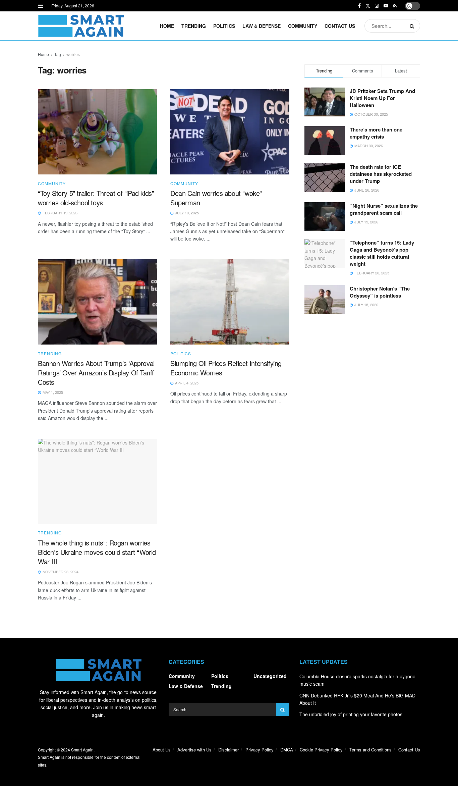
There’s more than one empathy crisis (376, 133)
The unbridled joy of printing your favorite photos (350, 714)
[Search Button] (413, 26)
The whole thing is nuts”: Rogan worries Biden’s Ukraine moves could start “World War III (97, 552)
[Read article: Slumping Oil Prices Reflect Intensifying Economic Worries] (229, 302)
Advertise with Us (194, 749)
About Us (162, 749)
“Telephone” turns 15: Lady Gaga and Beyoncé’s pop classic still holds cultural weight (382, 253)
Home (167, 25)
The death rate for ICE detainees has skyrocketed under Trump (381, 174)
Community (302, 25)
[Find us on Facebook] (359, 5)
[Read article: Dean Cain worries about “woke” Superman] (229, 131)
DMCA (286, 749)
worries (73, 54)
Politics (224, 25)
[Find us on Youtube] (386, 5)
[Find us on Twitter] (367, 5)
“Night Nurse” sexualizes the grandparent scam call (384, 209)
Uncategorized (270, 676)
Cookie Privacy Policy (321, 749)
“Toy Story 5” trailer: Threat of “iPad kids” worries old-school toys (96, 197)
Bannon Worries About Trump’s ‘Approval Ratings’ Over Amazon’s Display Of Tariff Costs (96, 372)
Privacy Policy (259, 749)
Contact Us (340, 25)
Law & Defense (261, 25)
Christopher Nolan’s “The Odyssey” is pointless (380, 292)
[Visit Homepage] (81, 26)
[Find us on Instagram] (377, 5)
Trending (193, 25)
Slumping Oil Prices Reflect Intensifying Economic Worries (226, 367)
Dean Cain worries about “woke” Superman (216, 197)
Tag (57, 54)
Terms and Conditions (370, 749)
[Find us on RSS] (395, 5)
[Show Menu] (40, 6)
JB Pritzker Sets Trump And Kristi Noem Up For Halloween (382, 98)
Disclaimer (228, 749)
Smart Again (82, 749)
